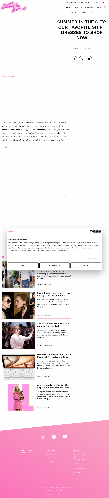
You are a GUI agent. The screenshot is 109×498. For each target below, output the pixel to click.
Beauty (69, 7)
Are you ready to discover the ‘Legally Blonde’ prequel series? (54, 386)
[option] (36, 195)
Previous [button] (7, 196)
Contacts (96, 2)
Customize (53, 265)
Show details (92, 259)
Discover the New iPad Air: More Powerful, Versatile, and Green (54, 355)
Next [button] (65, 196)
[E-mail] (89, 58)
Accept (85, 265)
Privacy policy (79, 454)
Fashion (78, 7)
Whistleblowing (79, 468)
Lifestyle (89, 7)
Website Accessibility (78, 464)
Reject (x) (23, 265)
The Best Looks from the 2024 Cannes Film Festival (53, 324)
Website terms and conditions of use (81, 458)
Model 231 (77, 472)
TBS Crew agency (70, 2)
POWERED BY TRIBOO (54, 494)
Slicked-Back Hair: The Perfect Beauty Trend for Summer (53, 294)
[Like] (74, 58)
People (99, 7)
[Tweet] (81, 58)
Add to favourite (80, 48)
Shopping (75, 12)
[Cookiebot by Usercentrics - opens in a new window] (91, 231)
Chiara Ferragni (84, 2)
